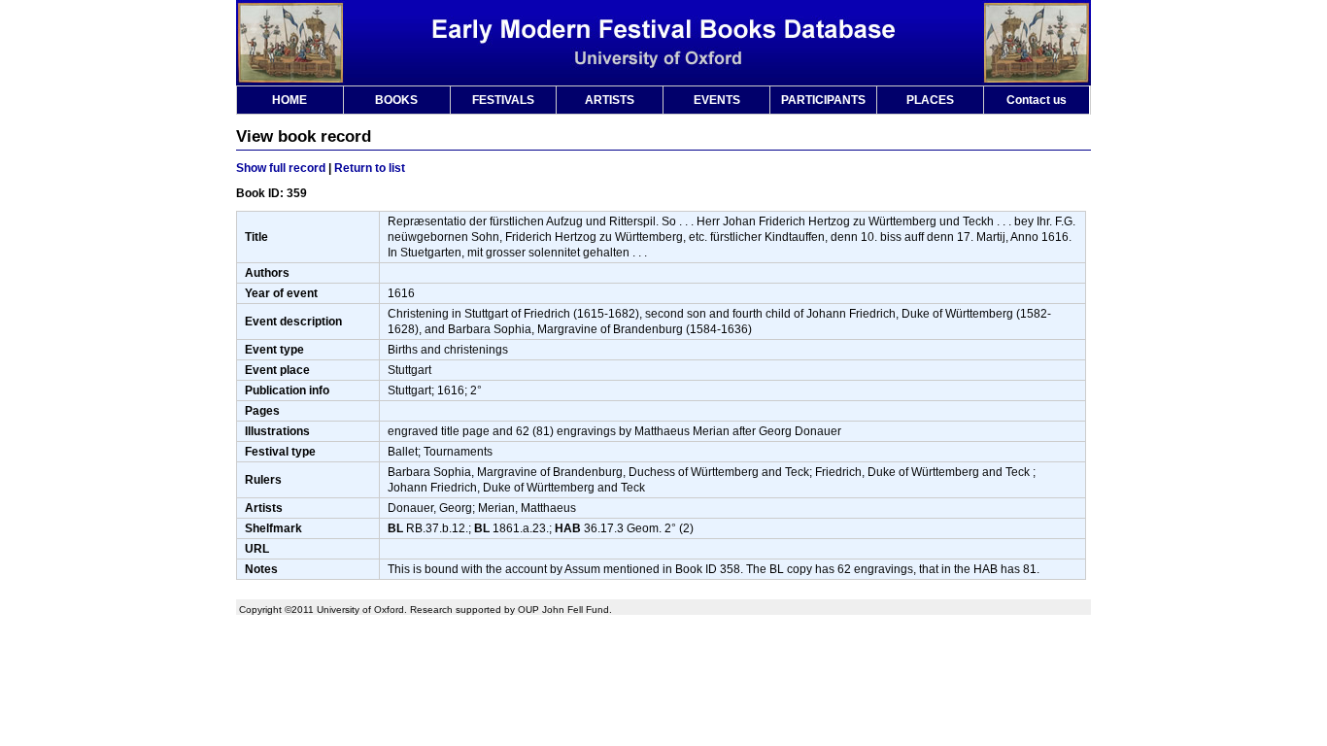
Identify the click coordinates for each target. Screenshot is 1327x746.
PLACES (930, 100)
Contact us (1036, 100)
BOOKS (396, 100)
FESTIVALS (503, 100)
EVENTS (717, 100)
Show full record (280, 168)
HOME (289, 100)
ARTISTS (609, 100)
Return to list (369, 168)
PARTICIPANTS (823, 100)
